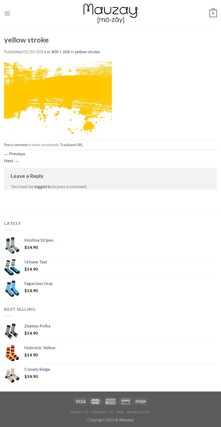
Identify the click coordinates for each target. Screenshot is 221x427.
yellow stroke (87, 51)
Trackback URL (71, 145)
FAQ (119, 412)
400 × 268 (60, 51)
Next (11, 160)
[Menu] (7, 13)
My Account (138, 412)
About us (79, 412)
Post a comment (16, 145)
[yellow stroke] (58, 97)
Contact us (102, 412)
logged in (42, 186)
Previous (14, 153)
